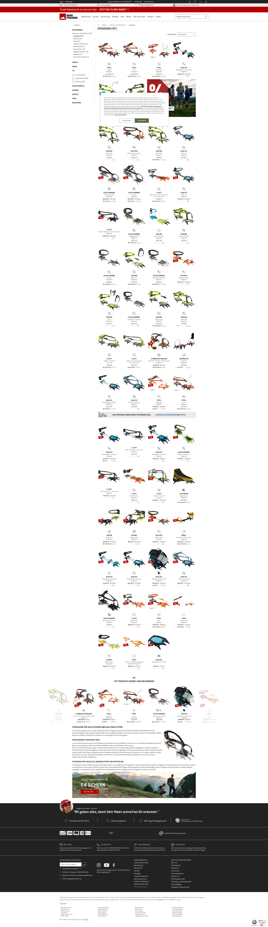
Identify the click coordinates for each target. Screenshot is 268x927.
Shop (61, 2)
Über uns (174, 863)
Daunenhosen (102, 916)
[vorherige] (75, 700)
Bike (122, 16)
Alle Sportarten (139, 16)
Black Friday (64, 916)
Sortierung (171, 34)
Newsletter (175, 868)
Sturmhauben (139, 907)
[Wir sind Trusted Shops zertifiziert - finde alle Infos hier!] (177, 820)
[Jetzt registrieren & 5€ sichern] (134, 785)
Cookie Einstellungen (141, 881)
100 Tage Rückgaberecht (146, 5)
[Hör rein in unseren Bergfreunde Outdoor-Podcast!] (115, 865)
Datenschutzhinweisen (121, 115)
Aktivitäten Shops (66, 907)
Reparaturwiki (184, 887)
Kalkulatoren (65, 909)
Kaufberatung (65, 911)
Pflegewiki (175, 887)
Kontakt (137, 871)
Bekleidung (85, 16)
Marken (151, 16)
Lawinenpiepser (177, 916)
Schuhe (95, 16)
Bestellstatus (139, 865)
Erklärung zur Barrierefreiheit (181, 882)
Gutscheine (175, 871)
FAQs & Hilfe (138, 868)
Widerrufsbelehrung (141, 884)
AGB (135, 879)
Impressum (175, 876)
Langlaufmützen (140, 914)
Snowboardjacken (177, 909)
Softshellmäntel (103, 909)
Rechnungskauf (106, 5)
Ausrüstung (105, 16)
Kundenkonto (176, 865)
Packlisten (64, 913)
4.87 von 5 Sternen (187, 5)
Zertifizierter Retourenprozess (175, 833)
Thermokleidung (103, 914)
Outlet (158, 16)
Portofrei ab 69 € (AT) (70, 5)
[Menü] (266, 920)
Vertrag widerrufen (140, 887)
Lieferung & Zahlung (141, 863)
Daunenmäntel (102, 911)
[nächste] (192, 700)
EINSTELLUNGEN (126, 120)
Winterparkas (102, 913)
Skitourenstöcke (177, 914)
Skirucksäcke (139, 911)
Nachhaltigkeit (176, 884)
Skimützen (138, 909)
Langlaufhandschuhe (141, 916)
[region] (135, 109)
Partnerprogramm (177, 873)
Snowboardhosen (177, 907)
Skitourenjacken (177, 913)
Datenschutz (142, 879)
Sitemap (85, 919)
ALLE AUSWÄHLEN (142, 120)
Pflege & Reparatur (66, 914)
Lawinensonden (177, 911)
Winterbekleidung (103, 907)
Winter (128, 16)
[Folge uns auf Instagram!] (100, 865)
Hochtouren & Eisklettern (118, 25)
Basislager (69, 2)
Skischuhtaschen (140, 913)
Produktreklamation (141, 876)
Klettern (115, 16)
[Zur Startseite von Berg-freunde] (69, 16)
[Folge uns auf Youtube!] (108, 865)
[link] (82, 25)
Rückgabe (137, 873)
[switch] (262, 924)
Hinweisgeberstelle (178, 879)
